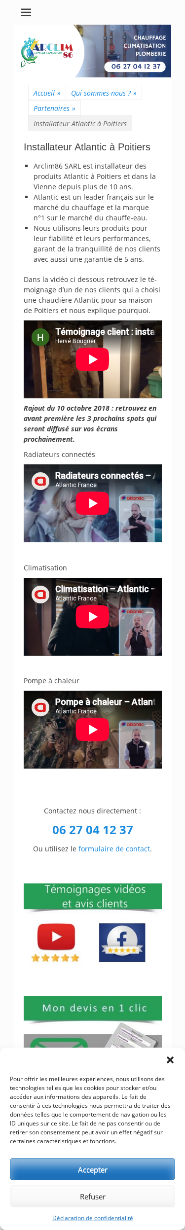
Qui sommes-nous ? (104, 93)
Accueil (47, 93)
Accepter (93, 1169)
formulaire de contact (114, 848)
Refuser (93, 1196)
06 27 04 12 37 (92, 829)
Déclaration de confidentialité (92, 1218)
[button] (170, 1060)
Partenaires (54, 108)
